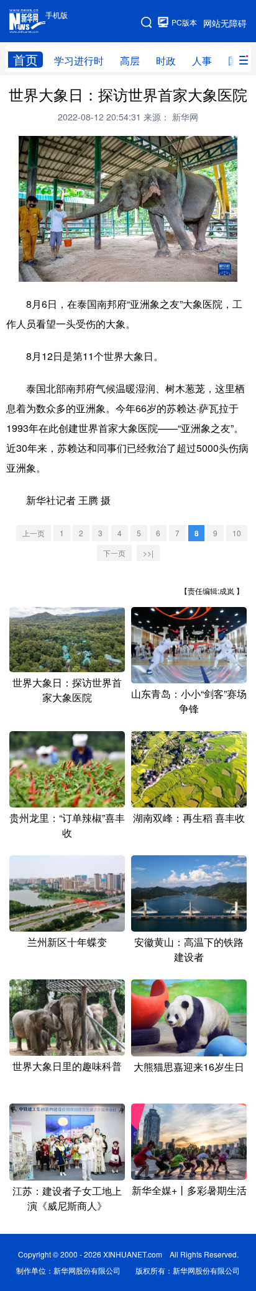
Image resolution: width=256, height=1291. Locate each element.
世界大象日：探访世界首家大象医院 (67, 689)
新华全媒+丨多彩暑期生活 (189, 1190)
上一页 (33, 533)
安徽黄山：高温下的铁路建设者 (189, 949)
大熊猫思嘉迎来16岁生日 (189, 1066)
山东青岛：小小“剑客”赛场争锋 (189, 701)
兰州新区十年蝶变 (67, 942)
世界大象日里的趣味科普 (67, 1066)
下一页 (114, 552)
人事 (202, 60)
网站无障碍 (225, 23)
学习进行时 (79, 60)
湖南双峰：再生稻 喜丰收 (189, 818)
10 (236, 533)
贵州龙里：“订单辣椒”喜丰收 (67, 825)
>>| (148, 552)
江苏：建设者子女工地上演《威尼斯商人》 (67, 1198)
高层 (130, 60)
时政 (166, 60)
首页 (25, 60)
